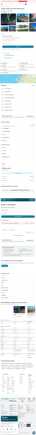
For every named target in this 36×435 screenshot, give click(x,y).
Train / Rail (30, 389)
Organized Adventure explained (13, 408)
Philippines (8, 379)
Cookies (20, 432)
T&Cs (12, 431)
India (3, 391)
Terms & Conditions (26, 432)
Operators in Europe (17, 365)
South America (4, 383)
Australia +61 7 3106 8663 (30, 412)
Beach (29, 390)
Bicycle (29, 379)
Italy (12, 379)
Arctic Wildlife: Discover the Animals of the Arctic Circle (24, 363)
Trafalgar (21, 383)
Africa (3, 376)
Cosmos (21, 377)
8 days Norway (11, 365)
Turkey (13, 388)
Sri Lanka (8, 380)
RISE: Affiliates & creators (22, 414)
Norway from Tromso (5, 365)
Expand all (33, 85)
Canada (13, 389)
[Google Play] (28, 426)
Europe (3, 380)
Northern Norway (30, 365)
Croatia (8, 384)
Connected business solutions (13, 410)
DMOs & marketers (21, 415)
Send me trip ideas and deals (8, 426)
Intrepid (21, 380)
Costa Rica (13, 391)
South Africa (4, 387)
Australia (3, 379)
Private (29, 393)
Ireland (13, 377)
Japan (8, 376)
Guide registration (20, 407)
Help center (28, 407)
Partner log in (20, 417)
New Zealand (9, 377)
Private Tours (3, 368)
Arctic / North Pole (24, 365)
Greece (8, 392)
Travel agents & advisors (21, 413)
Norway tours (24, 368)
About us (2, 406)
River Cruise (30, 383)
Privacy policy (15, 431)
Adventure (29, 378)
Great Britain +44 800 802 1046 (30, 411)
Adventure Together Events (14, 411)
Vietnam (8, 383)
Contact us (28, 406)
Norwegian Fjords (18, 368)
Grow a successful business (14, 415)
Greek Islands (9, 393)
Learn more (32, 180)
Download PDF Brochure (9, 55)
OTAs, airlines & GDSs (21, 416)
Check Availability (18, 216)
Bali (2, 388)
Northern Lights (30, 382)
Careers (4, 407)
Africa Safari (30, 385)
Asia (3, 377)
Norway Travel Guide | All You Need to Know (8, 363)
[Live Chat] (33, 432)
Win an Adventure (3, 413)
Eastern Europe (9, 388)
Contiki (21, 376)
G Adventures (22, 379)
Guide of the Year (20, 406)
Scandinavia (13, 380)
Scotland (13, 385)
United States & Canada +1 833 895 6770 (30, 409)
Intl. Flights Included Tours (10, 368)
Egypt (3, 384)
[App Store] (28, 424)
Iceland (13, 376)
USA (12, 392)
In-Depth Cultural (30, 386)
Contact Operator (8, 57)
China (3, 390)
